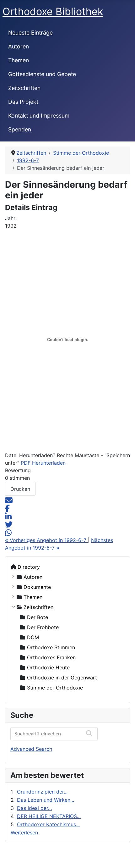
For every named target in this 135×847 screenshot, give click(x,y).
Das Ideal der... (34, 808)
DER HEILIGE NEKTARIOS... (49, 816)
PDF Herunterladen (43, 463)
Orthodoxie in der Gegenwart (62, 677)
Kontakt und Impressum (38, 115)
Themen (18, 60)
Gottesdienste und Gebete (42, 74)
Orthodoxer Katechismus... (48, 824)
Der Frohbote (43, 627)
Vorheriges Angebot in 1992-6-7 (46, 540)
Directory (29, 567)
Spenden (19, 129)
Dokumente (37, 587)
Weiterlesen (24, 832)
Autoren (18, 46)
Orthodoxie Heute (48, 667)
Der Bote (37, 617)
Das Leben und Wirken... (45, 800)
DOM (33, 637)
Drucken (20, 489)
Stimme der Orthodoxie (55, 687)
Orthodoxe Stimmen (51, 647)
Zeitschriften (24, 88)
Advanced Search (31, 749)
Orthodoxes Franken (51, 657)
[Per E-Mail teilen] (9, 499)
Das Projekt (23, 101)
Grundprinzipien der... (42, 792)
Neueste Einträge (30, 32)
